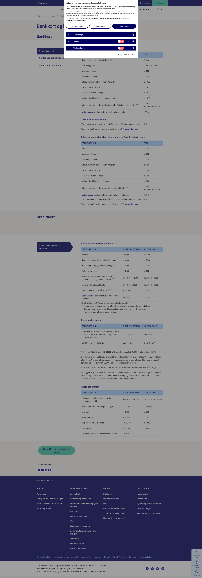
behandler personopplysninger (76, 20)
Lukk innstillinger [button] (77, 26)
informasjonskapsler (113, 18)
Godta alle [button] (124, 26)
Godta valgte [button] (100, 26)
